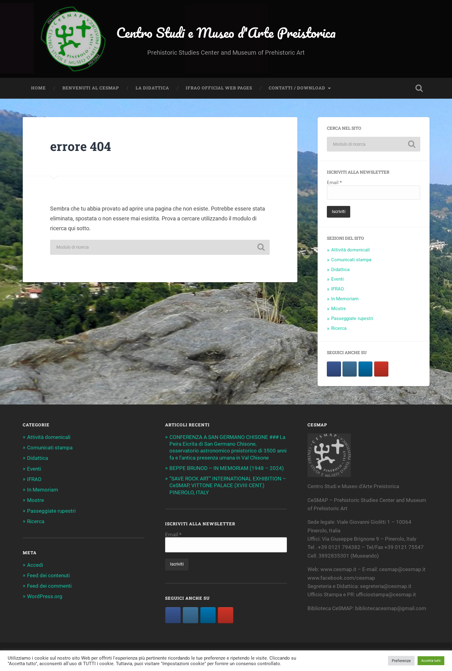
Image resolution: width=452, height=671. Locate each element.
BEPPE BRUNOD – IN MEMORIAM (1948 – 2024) (226, 468)
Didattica (340, 269)
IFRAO (337, 289)
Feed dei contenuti (48, 575)
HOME (38, 88)
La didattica (152, 88)
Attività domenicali (350, 250)
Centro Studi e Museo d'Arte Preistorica (226, 32)
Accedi (35, 565)
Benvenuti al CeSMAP (90, 88)
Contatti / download (297, 88)
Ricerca (339, 328)
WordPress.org (44, 596)
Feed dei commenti (49, 586)
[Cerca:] (160, 247)
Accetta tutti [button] (431, 661)
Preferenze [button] (401, 660)
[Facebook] (173, 615)
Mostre (338, 308)
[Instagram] (350, 369)
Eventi (337, 279)
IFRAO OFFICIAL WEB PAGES (219, 88)
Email (334, 182)
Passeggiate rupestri (352, 318)
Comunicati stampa (351, 259)
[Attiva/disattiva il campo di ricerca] (419, 88)
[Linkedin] (366, 369)
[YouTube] (381, 369)
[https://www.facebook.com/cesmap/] (334, 369)
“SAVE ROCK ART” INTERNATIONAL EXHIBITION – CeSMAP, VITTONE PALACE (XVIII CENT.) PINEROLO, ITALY (227, 485)
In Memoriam (345, 299)
